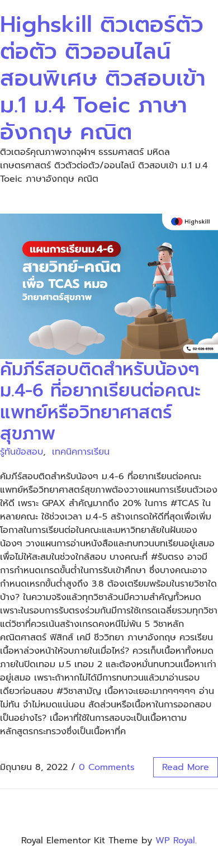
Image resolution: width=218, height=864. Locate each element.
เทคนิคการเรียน (81, 452)
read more (185, 767)
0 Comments (107, 767)
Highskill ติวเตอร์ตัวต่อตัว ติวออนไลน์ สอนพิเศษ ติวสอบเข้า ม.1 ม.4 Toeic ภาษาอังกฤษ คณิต (103, 78)
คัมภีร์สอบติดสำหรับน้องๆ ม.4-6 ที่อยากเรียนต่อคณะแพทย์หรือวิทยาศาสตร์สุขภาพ (100, 401)
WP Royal (175, 840)
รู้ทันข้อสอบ (21, 452)
